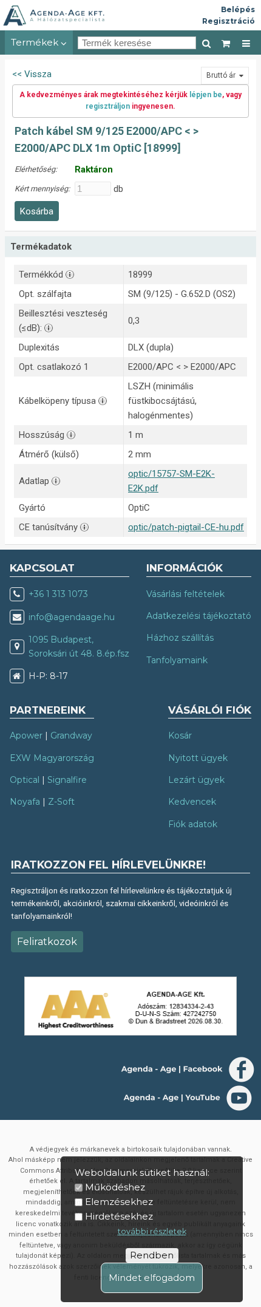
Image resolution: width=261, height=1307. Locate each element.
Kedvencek (192, 801)
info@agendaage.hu (72, 617)
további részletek (152, 1231)
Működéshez (115, 1187)
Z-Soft (61, 801)
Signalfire (67, 779)
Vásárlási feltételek (185, 594)
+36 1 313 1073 (58, 594)
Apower (26, 735)
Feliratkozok (47, 941)
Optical (24, 779)
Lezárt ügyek (196, 779)
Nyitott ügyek (198, 757)
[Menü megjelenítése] (246, 42)
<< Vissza (32, 74)
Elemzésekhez (119, 1201)
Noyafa (25, 801)
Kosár (180, 735)
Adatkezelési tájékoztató (198, 615)
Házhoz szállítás (180, 637)
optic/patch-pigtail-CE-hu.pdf (186, 527)
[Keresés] (206, 42)
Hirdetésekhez (119, 1216)
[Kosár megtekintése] (226, 42)
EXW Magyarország (52, 757)
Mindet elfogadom (152, 1277)
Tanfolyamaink (177, 660)
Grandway (71, 735)
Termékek (36, 42)
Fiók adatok (192, 824)
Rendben (152, 1255)
